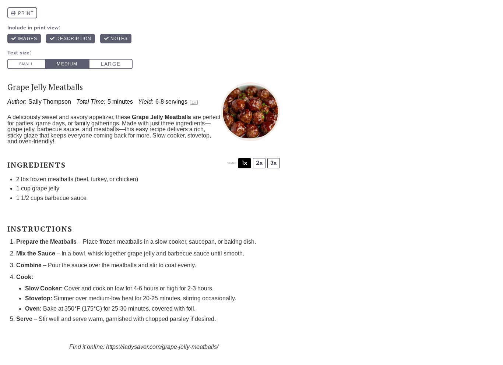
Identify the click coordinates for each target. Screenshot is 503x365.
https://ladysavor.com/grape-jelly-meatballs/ (162, 347)
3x (273, 163)
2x (259, 163)
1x (244, 163)
